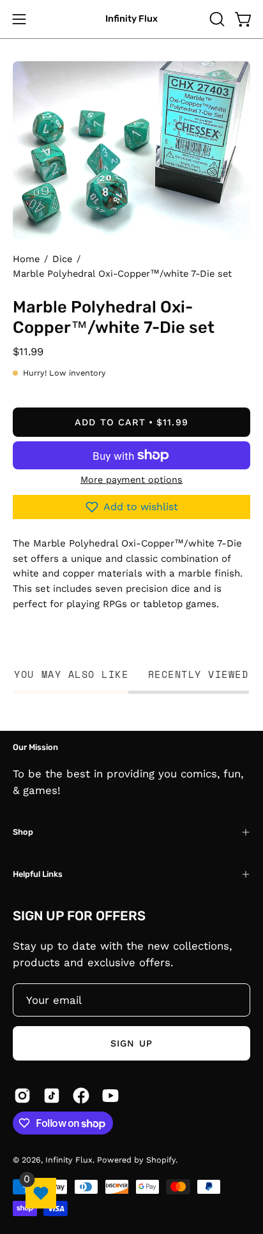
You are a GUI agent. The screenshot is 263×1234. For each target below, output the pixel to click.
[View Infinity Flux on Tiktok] (51, 1095)
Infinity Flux (131, 18)
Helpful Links (38, 874)
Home (26, 259)
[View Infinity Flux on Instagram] (22, 1095)
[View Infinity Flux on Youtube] (110, 1095)
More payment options (131, 479)
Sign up (131, 1043)
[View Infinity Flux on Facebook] (81, 1095)
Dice (62, 259)
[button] (216, 19)
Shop (23, 832)
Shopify (161, 1159)
